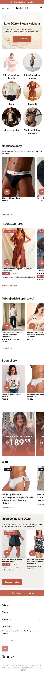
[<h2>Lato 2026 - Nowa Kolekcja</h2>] (22, 33)
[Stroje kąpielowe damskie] (32, 117)
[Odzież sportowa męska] (32, 62)
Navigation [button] (3, 7)
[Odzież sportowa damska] (11, 62)
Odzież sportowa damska (11, 76)
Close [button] (22, 605)
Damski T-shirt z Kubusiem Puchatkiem (12, 395)
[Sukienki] (32, 91)
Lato (11, 104)
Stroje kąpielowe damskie (32, 131)
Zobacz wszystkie (12, 582)
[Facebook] (8, 657)
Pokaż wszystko (8, 285)
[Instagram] (3, 656)
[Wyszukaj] (8, 7)
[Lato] (11, 91)
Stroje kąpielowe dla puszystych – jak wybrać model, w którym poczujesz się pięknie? (18, 498)
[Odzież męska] (11, 117)
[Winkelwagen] (41, 8)
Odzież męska (11, 130)
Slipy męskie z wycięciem (11, 198)
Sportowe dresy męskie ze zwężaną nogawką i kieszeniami (12, 334)
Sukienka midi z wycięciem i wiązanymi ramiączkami (17, 270)
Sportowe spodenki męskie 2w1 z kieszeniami (12, 560)
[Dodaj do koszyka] (7, 192)
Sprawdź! (6, 215)
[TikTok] (12, 657)
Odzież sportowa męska (32, 76)
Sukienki (32, 104)
